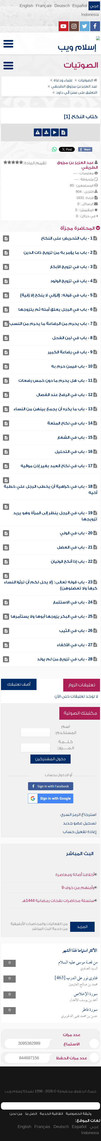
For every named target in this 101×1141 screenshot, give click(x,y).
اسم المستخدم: (65, 729)
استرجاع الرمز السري (78, 814)
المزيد (82, 926)
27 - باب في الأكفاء (74, 645)
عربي (94, 6)
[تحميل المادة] (46, 132)
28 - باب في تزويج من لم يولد (64, 659)
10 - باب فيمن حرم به (71, 366)
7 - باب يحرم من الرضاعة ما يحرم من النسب (50, 323)
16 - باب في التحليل (73, 451)
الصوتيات (82, 65)
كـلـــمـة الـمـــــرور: (65, 745)
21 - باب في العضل (74, 547)
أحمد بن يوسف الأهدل (84, 1000)
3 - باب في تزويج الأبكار (71, 267)
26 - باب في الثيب (75, 630)
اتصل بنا (31, 1113)
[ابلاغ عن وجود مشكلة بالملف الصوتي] (38, 132)
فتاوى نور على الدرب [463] (76, 978)
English (26, 6)
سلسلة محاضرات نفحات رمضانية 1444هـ (58, 900)
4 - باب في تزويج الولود (71, 281)
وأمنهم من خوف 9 (78, 887)
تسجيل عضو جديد (79, 823)
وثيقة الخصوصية (78, 1113)
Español (79, 6)
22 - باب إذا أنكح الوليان (71, 561)
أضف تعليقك (18, 684)
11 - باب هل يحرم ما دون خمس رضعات (55, 380)
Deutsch (62, 6)
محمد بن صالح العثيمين (83, 984)
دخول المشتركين (50, 759)
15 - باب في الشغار (74, 437)
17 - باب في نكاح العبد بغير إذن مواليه (56, 466)
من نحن (16, 1113)
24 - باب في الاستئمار (72, 602)
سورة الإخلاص (86, 994)
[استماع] (55, 132)
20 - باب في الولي (76, 533)
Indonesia (90, 15)
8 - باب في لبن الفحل (72, 338)
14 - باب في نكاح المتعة (69, 423)
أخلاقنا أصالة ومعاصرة (74, 874)
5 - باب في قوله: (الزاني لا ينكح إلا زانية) (56, 295)
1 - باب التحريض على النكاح (66, 238)
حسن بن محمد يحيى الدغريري (79, 1016)
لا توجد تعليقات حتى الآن (76, 696)
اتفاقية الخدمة (51, 1113)
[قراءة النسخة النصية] (63, 132)
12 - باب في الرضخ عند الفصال (64, 395)
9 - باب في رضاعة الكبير (70, 352)
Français (44, 6)
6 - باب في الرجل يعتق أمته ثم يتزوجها (55, 309)
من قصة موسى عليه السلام (78, 962)
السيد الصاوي (89, 969)
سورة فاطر (90, 1010)
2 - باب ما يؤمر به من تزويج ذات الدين (58, 252)
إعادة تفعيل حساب (79, 832)
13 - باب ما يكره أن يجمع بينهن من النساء (52, 409)
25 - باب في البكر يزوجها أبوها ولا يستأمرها (51, 616)
